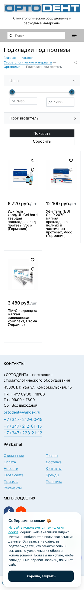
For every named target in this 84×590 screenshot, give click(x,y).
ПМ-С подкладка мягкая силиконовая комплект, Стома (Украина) (22, 317)
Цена (14, 80)
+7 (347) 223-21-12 (23, 432)
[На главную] (42, 8)
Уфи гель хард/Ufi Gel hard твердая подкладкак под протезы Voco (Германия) (23, 220)
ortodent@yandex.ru (22, 412)
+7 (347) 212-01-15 (23, 426)
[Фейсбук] (9, 511)
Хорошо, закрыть (41, 576)
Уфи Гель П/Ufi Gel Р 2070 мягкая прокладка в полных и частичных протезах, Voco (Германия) (59, 223)
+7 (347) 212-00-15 (23, 419)
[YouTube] (21, 511)
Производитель (24, 118)
